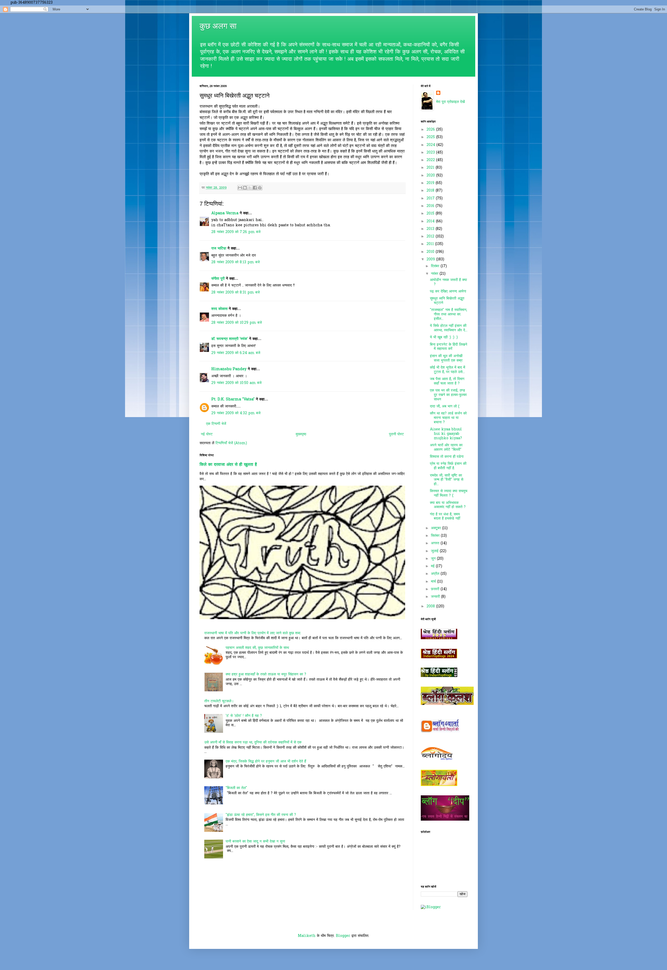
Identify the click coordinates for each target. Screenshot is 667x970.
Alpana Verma (224, 213)
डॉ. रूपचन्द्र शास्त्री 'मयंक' (229, 339)
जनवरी (436, 597)
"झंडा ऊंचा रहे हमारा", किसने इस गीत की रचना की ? (261, 815)
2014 (431, 221)
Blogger (343, 936)
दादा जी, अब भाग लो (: (445, 406)
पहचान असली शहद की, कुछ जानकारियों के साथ (257, 648)
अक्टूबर (436, 528)
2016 (431, 206)
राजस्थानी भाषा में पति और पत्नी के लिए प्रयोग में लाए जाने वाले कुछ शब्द (252, 633)
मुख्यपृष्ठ (301, 434)
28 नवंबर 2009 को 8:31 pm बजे (235, 292)
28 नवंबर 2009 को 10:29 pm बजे (236, 323)
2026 (431, 129)
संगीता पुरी (218, 279)
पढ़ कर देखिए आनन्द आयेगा (448, 291)
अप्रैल (436, 574)
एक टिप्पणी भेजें (216, 424)
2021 (431, 167)
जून (434, 559)
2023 (431, 152)
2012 (431, 236)
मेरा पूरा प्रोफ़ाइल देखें (450, 102)
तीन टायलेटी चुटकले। (219, 701)
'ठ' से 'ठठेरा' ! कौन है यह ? (244, 716)
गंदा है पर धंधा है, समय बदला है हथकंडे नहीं (445, 517)
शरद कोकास (219, 309)
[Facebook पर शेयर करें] (254, 187)
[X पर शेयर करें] (249, 187)
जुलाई (435, 551)
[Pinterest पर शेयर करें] (259, 187)
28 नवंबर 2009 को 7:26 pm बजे (236, 232)
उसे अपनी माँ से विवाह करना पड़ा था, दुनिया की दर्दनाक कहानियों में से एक (252, 742)
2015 (431, 213)
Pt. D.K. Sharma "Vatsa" (233, 399)
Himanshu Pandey (228, 369)
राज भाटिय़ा (218, 248)
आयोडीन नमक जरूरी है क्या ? (448, 282)
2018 (431, 190)
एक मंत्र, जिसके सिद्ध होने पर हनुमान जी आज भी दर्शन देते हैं (266, 761)
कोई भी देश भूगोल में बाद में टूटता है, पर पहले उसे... (447, 370)
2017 (431, 198)
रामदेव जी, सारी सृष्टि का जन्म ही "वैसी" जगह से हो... (446, 480)
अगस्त (436, 543)
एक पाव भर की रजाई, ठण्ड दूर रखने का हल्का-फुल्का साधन (448, 395)
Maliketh (307, 936)
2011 (431, 244)
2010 (431, 252)
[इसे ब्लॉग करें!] (245, 187)
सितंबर (436, 536)
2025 (431, 137)
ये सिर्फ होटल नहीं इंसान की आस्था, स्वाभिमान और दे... (448, 328)
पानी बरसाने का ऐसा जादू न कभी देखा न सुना (255, 841)
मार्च (434, 581)
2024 (431, 145)
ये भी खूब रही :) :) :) (444, 337)
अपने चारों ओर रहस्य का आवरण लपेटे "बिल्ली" (446, 448)
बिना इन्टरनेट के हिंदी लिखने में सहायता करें (448, 347)
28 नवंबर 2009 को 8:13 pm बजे (235, 262)
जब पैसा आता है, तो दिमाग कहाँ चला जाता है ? (447, 381)
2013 (431, 229)
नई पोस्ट (207, 434)
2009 (431, 259)
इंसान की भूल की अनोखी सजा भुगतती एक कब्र (446, 358)
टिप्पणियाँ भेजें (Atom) (231, 443)
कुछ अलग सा (218, 26)
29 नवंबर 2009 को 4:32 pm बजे (236, 413)
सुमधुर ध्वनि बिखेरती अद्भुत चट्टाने (447, 301)
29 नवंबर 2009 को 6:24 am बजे (235, 353)
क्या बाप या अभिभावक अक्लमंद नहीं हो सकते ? (448, 505)
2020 (431, 175)
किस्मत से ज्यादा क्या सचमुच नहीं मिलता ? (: (448, 493)
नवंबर (435, 274)
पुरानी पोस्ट (396, 434)
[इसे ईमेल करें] (240, 187)
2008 (431, 606)
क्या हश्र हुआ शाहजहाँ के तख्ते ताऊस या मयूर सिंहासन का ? (266, 674)
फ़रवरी (436, 589)
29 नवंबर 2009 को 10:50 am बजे (236, 383)
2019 (431, 183)
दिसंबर (436, 266)
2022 (431, 160)
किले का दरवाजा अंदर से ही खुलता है (228, 465)
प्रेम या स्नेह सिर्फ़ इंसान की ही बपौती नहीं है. (448, 466)
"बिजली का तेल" (236, 788)
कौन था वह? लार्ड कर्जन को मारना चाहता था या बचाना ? (448, 418)
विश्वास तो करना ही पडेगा (447, 457)
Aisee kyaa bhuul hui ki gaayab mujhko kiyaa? (446, 434)
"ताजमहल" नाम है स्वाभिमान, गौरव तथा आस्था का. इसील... (448, 314)
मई (433, 566)
